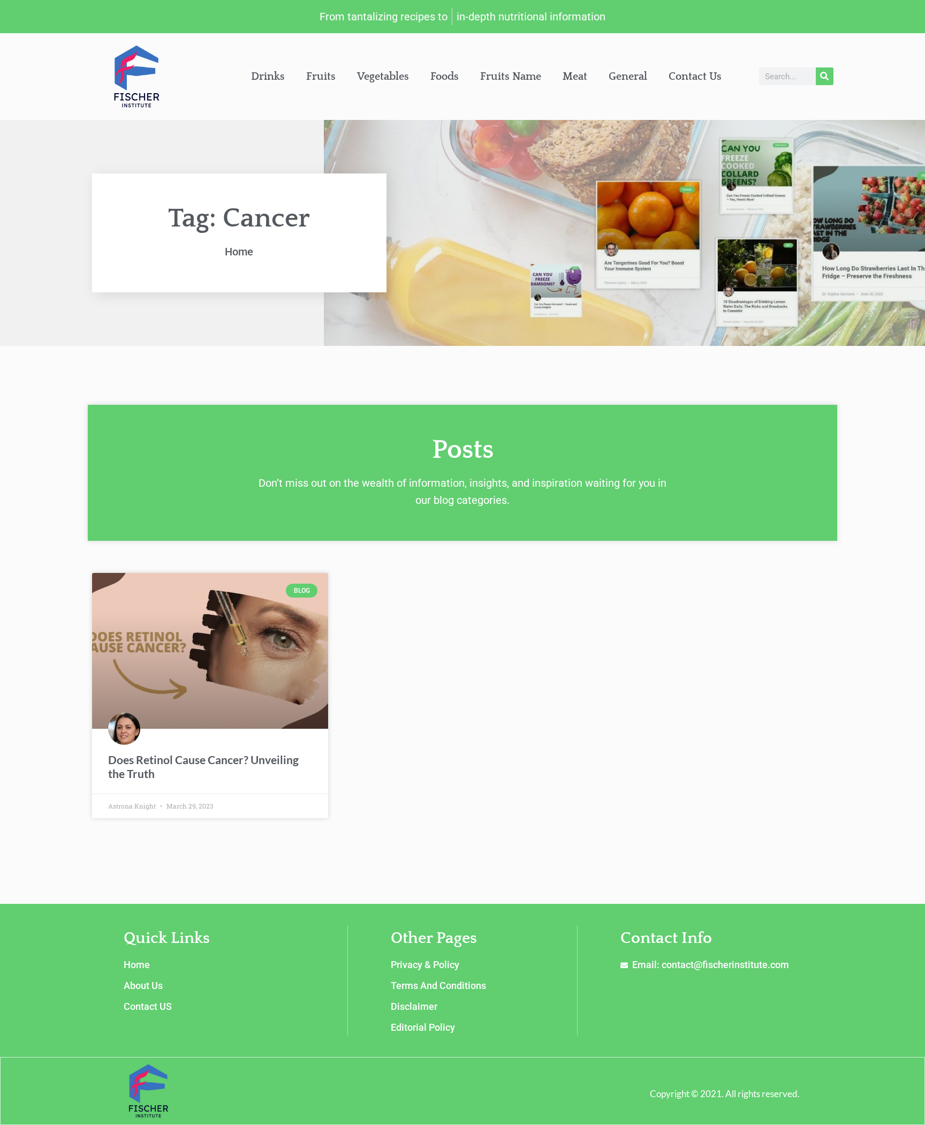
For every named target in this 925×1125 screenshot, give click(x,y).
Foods (444, 76)
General (628, 76)
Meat (575, 76)
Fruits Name (510, 76)
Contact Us (695, 76)
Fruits (321, 76)
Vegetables (383, 76)
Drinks (268, 76)
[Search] (824, 76)
